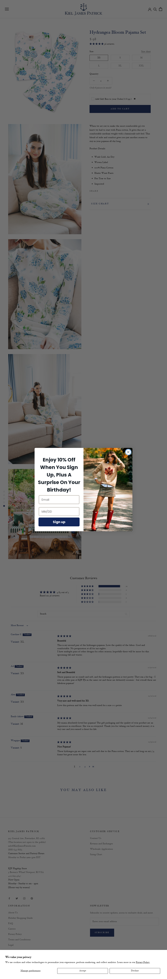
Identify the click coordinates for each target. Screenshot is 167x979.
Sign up (59, 522)
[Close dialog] (128, 452)
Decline (135, 970)
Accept (82, 970)
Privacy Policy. (143, 962)
